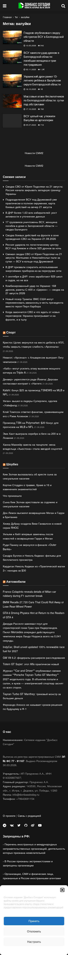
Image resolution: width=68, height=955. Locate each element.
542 (42, 45)
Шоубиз (12, 464)
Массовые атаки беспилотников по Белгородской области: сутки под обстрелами (44, 100)
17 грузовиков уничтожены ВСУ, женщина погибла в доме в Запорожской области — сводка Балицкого (31, 225)
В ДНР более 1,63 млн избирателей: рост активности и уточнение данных (31, 214)
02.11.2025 (30, 69)
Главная (7, 17)
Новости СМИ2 (34, 153)
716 (42, 125)
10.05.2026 (30, 45)
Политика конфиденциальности (34, 950)
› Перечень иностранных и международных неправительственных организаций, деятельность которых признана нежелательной (34, 848)
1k (41, 89)
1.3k (42, 69)
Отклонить (34, 931)
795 (42, 109)
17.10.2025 (30, 109)
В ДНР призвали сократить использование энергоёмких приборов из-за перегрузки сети (33, 269)
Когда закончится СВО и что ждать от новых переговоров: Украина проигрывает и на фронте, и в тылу (32, 315)
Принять (34, 921)
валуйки (25, 17)
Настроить (34, 942)
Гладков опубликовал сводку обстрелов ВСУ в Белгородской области (44, 37)
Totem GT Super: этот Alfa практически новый (31, 664)
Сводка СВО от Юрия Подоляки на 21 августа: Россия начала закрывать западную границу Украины (34, 190)
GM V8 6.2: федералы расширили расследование (34, 657)
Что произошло (12, 496)
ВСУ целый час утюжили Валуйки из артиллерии (39, 118)
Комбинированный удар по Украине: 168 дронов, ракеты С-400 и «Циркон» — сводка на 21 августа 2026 (34, 289)
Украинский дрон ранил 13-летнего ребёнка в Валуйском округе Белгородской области (42, 80)
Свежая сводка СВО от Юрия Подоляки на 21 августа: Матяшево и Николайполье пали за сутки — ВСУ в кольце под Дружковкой (33, 257)
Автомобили (16, 581)
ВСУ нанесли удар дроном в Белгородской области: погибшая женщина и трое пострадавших (41, 58)
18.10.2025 (30, 89)
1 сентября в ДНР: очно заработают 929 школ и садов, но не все (33, 278)
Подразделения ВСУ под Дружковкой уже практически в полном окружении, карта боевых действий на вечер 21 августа (31, 203)
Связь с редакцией (29, 815)
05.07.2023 (30, 125)
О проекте (9, 815)
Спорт (11, 332)
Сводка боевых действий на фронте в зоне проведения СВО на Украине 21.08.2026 (32, 237)
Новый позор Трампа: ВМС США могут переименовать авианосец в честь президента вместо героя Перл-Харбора (34, 302)
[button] (62, 890)
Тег (16, 17)
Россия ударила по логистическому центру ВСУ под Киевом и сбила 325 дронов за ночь (33, 246)
